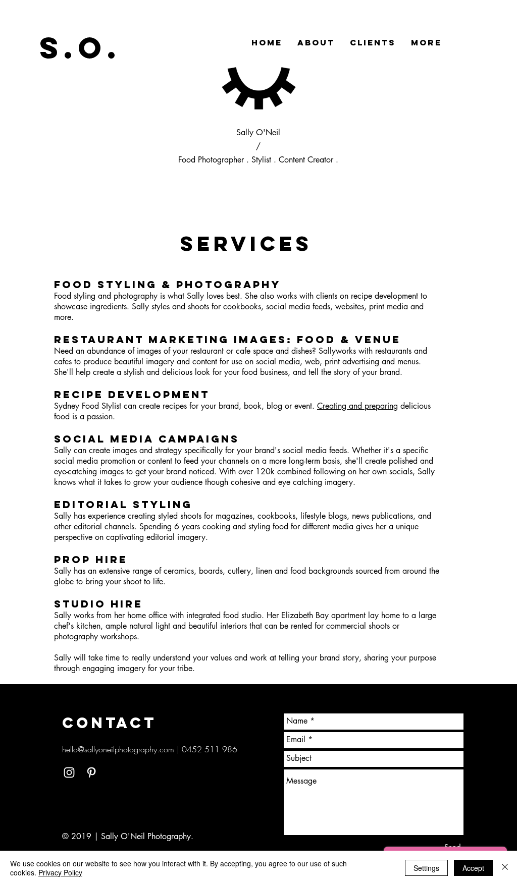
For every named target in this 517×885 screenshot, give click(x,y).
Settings (426, 868)
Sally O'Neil (258, 132)
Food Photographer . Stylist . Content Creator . (258, 159)
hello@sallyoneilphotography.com (118, 749)
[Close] (505, 868)
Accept (473, 868)
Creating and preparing (357, 406)
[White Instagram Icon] (69, 772)
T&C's (72, 822)
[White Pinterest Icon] (91, 772)
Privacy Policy (60, 872)
